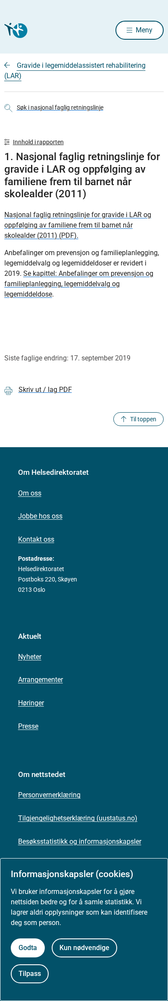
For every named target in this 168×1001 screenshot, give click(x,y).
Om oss (29, 493)
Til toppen (143, 419)
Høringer (31, 703)
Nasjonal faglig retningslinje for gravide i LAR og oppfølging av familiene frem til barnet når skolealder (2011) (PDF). (77, 225)
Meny (144, 30)
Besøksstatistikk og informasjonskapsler (79, 841)
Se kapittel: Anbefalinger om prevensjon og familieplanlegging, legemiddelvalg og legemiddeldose (78, 283)
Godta (28, 948)
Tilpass (30, 973)
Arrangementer (40, 680)
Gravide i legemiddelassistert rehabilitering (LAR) (75, 70)
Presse (28, 726)
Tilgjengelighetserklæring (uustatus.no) (77, 818)
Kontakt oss (36, 539)
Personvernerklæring (49, 795)
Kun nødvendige (84, 948)
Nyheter (29, 657)
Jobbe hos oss (40, 516)
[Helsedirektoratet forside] (14, 30)
